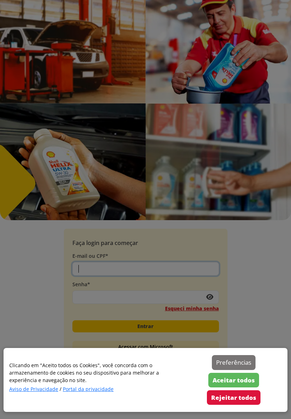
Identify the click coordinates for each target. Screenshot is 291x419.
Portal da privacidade (88, 389)
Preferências (233, 362)
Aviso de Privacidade (33, 389)
